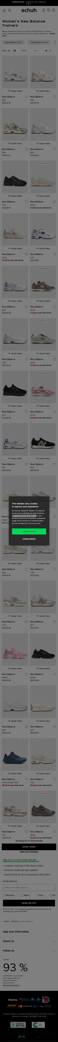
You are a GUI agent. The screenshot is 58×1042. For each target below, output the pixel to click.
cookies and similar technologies (24, 516)
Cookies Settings (29, 539)
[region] (29, 521)
